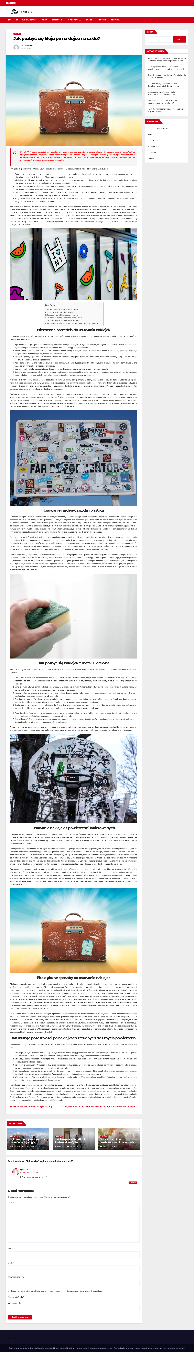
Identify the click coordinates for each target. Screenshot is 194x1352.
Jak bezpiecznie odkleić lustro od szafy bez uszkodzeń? (70, 1142)
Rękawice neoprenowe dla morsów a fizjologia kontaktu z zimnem (27, 1142)
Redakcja (116, 20)
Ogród (89, 20)
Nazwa (11, 1249)
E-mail (11, 1263)
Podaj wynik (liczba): (16, 1297)
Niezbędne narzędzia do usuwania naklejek (63, 309)
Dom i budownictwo (26, 20)
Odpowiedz (132, 1182)
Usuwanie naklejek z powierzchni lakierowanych (64, 318)
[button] (98, 305)
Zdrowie (101, 20)
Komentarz (13, 1202)
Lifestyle (57, 20)
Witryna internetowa (16, 1277)
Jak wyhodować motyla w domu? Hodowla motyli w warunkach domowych (98, 1106)
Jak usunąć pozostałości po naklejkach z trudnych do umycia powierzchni (74, 323)
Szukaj (150, 32)
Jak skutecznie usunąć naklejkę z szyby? (33, 1106)
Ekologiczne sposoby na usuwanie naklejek (63, 320)
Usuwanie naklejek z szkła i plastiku (60, 312)
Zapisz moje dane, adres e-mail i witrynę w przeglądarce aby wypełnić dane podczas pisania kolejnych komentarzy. (56, 1291)
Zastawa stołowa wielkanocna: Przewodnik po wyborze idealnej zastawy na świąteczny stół (118, 1144)
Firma (44, 20)
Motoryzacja (74, 20)
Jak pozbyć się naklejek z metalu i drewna (62, 315)
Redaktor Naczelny (33, 1146)
